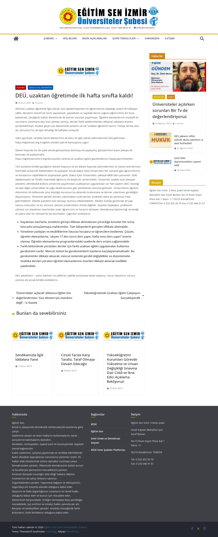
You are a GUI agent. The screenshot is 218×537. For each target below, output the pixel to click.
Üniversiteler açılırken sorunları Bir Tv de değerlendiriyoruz (173, 110)
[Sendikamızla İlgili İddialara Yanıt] (32, 323)
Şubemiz (49, 38)
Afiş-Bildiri (70, 38)
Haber (171, 97)
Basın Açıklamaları (94, 38)
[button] (56, 38)
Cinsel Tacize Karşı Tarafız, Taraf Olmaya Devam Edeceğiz (78, 359)
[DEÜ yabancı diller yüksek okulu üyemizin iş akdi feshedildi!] (160, 142)
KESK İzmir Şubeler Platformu (108, 449)
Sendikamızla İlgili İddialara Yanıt (29, 357)
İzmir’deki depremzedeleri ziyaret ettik (187, 161)
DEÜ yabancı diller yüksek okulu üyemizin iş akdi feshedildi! (188, 140)
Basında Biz (159, 97)
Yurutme (39, 102)
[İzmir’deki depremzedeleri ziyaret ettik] (160, 164)
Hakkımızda (152, 38)
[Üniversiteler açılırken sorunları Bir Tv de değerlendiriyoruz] (177, 77)
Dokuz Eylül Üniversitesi (40, 87)
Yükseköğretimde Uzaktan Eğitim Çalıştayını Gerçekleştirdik (112, 295)
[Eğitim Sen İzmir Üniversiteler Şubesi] (16, 39)
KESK (94, 424)
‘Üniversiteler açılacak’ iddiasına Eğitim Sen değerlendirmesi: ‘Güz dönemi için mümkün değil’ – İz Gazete (44, 298)
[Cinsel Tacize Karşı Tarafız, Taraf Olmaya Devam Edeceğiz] (78, 323)
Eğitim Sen (97, 431)
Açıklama (21, 87)
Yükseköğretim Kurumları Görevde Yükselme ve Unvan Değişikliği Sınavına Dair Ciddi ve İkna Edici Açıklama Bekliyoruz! (122, 368)
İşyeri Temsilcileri (124, 38)
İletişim (170, 38)
